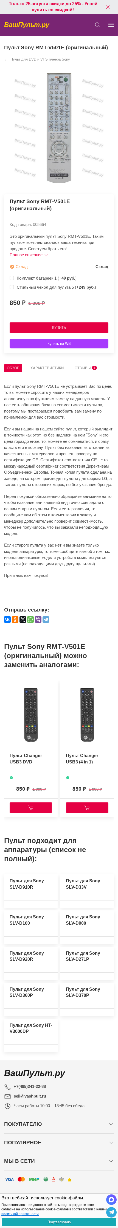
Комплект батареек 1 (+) (47, 278)
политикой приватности (20, 1214)
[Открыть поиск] (97, 25)
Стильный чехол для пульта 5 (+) (56, 287)
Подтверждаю (59, 1222)
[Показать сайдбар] (111, 25)
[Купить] (31, 807)
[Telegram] (46, 619)
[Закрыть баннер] (108, 7)
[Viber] (38, 619)
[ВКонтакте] (7, 619)
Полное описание (27, 254)
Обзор (13, 368)
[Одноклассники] (15, 619)
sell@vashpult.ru (30, 1096)
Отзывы (85, 368)
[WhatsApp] (30, 619)
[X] (22, 619)
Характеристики (47, 368)
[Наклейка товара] (8, 684)
